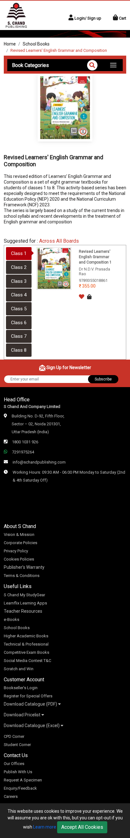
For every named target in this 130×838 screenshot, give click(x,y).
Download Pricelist (22, 714)
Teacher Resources (23, 611)
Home (10, 43)
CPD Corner (14, 736)
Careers (11, 796)
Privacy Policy (16, 551)
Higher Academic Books (26, 636)
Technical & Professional (26, 644)
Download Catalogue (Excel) (32, 725)
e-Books (11, 619)
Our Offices (14, 763)
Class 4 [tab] (19, 295)
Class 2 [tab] (19, 267)
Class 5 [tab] (19, 309)
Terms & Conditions (21, 575)
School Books (36, 43)
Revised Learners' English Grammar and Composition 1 (95, 256)
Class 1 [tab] (19, 253)
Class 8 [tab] (19, 350)
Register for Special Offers (28, 696)
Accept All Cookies (82, 827)
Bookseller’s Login (21, 687)
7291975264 (23, 452)
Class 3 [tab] (19, 281)
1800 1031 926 (25, 442)
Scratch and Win (18, 668)
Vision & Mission (19, 534)
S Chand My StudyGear (24, 594)
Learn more (44, 826)
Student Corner (17, 744)
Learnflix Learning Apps (25, 603)
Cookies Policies (19, 559)
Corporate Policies (20, 542)
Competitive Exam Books (26, 652)
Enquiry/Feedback (20, 788)
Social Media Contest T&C (27, 660)
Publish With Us (18, 771)
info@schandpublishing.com (39, 462)
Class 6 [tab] (19, 322)
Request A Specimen (23, 780)
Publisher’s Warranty (24, 567)
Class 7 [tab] (19, 336)
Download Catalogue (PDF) (31, 704)
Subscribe (103, 379)
